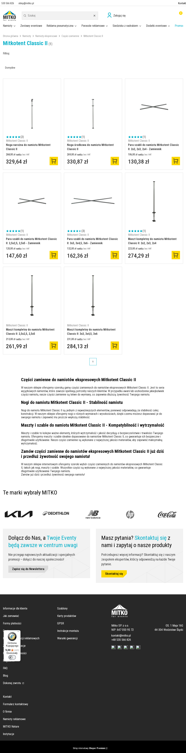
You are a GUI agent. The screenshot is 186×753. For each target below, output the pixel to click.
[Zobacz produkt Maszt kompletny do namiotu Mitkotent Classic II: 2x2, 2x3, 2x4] (176, 255)
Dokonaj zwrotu (12, 683)
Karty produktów (66, 616)
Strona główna (10, 36)
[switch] (12, 657)
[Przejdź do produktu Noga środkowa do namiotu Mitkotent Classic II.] (93, 108)
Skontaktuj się (114, 573)
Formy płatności (12, 623)
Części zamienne (70, 36)
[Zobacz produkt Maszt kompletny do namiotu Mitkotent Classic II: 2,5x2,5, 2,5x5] (54, 345)
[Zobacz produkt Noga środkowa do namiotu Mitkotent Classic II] (115, 161)
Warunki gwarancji (67, 638)
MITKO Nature (11, 726)
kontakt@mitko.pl (121, 635)
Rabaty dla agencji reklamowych (21, 638)
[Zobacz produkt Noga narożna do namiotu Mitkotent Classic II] (54, 161)
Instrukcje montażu (68, 631)
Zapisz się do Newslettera (28, 569)
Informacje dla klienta (15, 608)
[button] (24, 15)
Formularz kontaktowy (15, 704)
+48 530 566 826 (121, 639)
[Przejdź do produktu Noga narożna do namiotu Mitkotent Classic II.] (32, 108)
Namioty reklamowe (14, 719)
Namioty (27, 36)
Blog (5, 675)
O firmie (7, 711)
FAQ (5, 668)
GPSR (60, 623)
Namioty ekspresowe (46, 36)
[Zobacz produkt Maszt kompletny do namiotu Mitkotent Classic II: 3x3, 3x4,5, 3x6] (115, 345)
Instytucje (8, 734)
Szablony (62, 608)
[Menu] (18, 632)
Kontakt (182, 3)
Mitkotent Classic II (17, 140)
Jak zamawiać (11, 616)
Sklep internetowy (89, 748)
